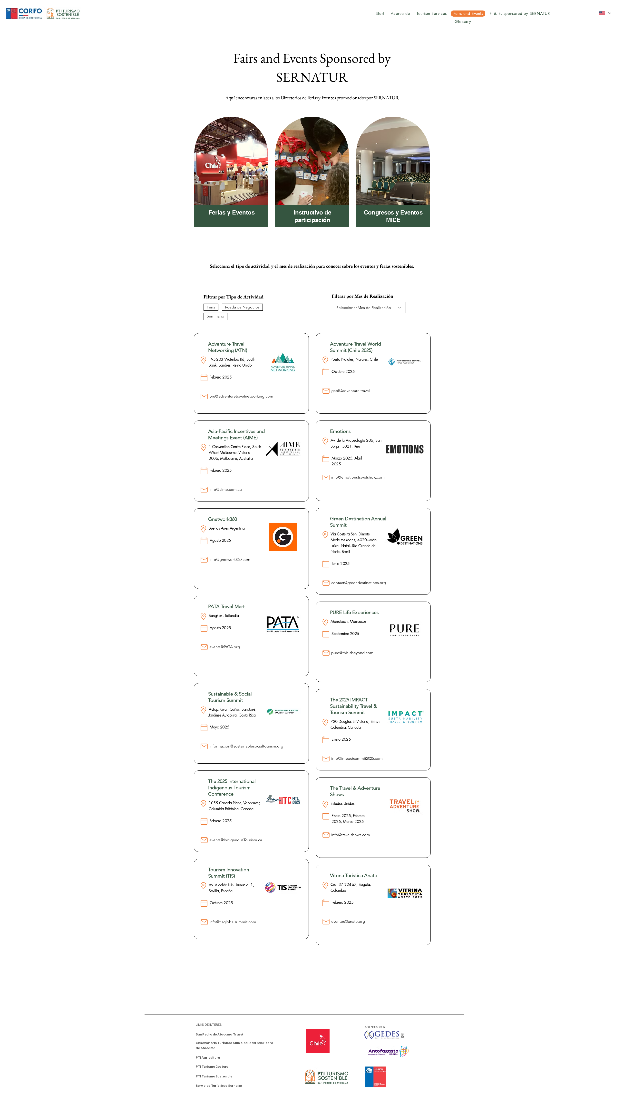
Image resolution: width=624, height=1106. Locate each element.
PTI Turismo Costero (212, 1066)
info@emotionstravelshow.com (358, 477)
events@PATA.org (224, 647)
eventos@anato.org (348, 921)
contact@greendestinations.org (358, 582)
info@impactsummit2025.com (357, 758)
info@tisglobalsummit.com (232, 922)
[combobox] (369, 307)
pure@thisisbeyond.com (352, 652)
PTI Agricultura (208, 1057)
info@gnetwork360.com (229, 559)
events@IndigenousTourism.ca (235, 840)
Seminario (215, 316)
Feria (211, 307)
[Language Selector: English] (605, 13)
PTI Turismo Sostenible (214, 1076)
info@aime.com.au (225, 489)
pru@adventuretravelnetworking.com (241, 396)
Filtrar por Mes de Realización (362, 296)
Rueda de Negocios (242, 307)
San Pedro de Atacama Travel (219, 1034)
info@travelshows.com (350, 834)
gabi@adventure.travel (350, 390)
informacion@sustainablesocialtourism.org (246, 746)
